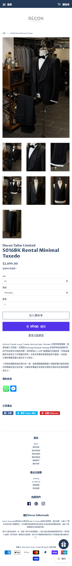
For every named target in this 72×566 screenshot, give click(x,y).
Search (36, 444)
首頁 (4, 33)
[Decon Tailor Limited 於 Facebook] (29, 505)
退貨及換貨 (36, 450)
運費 (13, 268)
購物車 (65, 4)
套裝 (5, 287)
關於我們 (36, 464)
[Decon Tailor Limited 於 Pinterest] (36, 505)
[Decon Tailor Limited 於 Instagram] (43, 505)
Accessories (36, 482)
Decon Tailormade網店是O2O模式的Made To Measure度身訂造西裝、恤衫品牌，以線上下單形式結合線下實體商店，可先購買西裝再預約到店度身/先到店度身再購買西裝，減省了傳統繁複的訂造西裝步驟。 (36, 524)
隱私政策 (36, 447)
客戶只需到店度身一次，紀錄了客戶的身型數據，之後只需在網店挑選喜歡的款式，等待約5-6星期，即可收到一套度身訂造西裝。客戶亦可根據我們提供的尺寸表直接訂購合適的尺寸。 (36, 534)
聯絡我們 (36, 460)
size (4, 276)
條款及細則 (36, 454)
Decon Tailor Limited (33, 547)
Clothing (36, 478)
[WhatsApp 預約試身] (6, 391)
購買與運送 (36, 457)
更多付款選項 (36, 335)
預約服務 (36, 488)
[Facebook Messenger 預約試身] (13, 391)
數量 (5, 299)
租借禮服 (36, 485)
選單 (9, 4)
